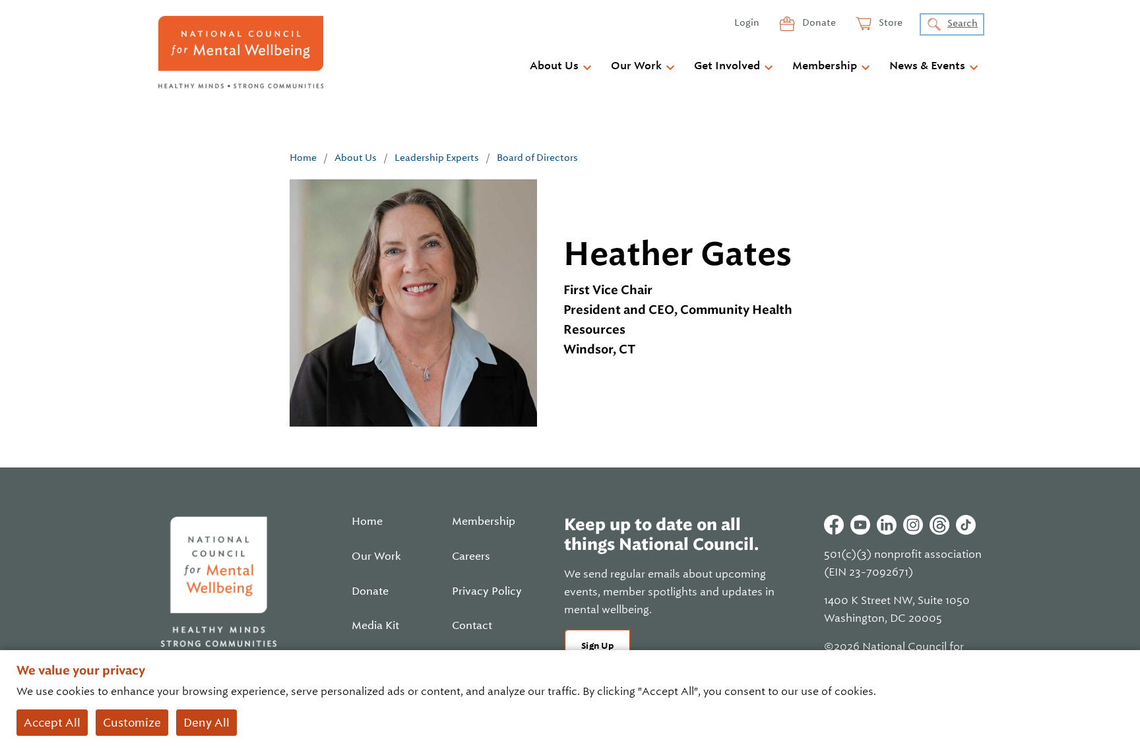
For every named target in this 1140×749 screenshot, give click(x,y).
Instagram (913, 525)
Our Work (636, 66)
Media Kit (375, 625)
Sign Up (597, 645)
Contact (472, 625)
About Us (554, 66)
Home (303, 158)
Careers (471, 556)
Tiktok (966, 525)
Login (746, 22)
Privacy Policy (487, 591)
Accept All (52, 722)
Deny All (206, 722)
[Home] (240, 52)
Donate (818, 22)
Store (889, 22)
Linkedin (887, 525)
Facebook (834, 525)
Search (962, 23)
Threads (939, 525)
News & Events (927, 66)
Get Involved (727, 66)
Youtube (860, 525)
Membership (824, 66)
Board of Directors (537, 158)
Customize (132, 722)
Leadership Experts (437, 158)
